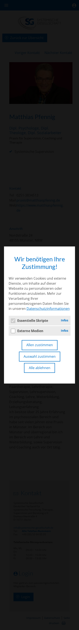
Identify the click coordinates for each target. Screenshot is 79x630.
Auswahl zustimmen (40, 356)
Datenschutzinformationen (48, 308)
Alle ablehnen (39, 367)
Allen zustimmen (39, 345)
